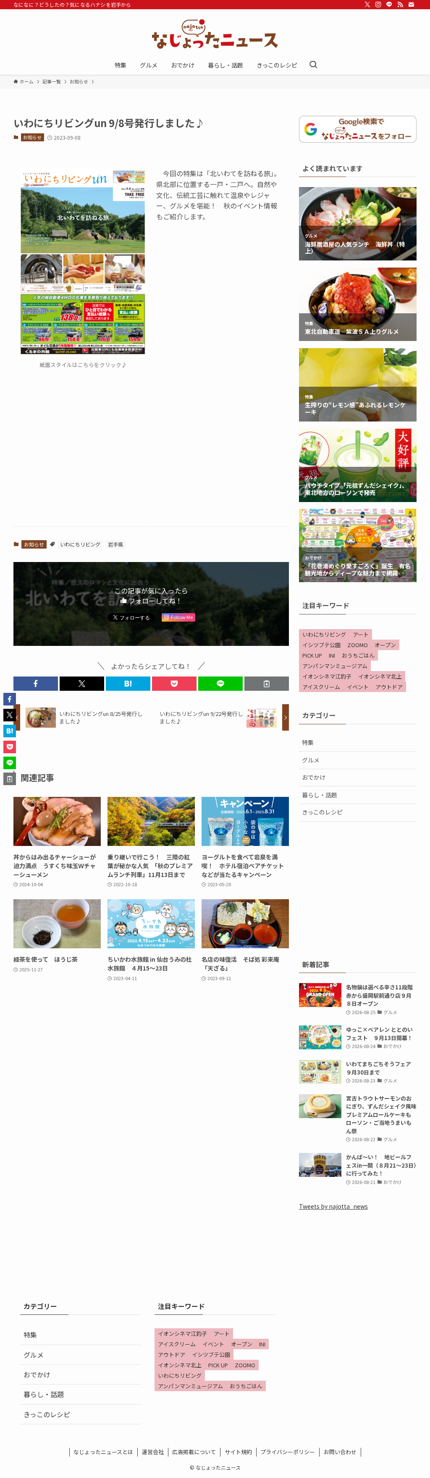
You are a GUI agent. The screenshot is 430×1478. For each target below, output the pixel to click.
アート (361, 634)
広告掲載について (194, 1452)
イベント (358, 687)
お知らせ (32, 137)
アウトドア (389, 687)
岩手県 (115, 544)
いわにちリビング (80, 544)
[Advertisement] (151, 454)
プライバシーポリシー (287, 1452)
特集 (308, 742)
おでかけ (313, 777)
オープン (385, 645)
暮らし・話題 (319, 795)
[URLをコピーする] (266, 684)
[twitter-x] (367, 4)
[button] (35, 684)
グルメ (311, 760)
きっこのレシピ (322, 812)
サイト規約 (238, 1452)
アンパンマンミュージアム (334, 666)
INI (332, 655)
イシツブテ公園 (321, 645)
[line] (389, 4)
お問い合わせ (340, 1452)
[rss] (400, 4)
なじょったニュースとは (103, 1452)
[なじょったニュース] (215, 34)
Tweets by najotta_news (333, 1206)
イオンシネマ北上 (380, 676)
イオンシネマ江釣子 (326, 676)
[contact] (411, 4)
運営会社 (153, 1452)
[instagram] (378, 4)
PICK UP (312, 655)
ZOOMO (357, 645)
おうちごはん (358, 655)
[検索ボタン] (313, 65)
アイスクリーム (321, 687)
